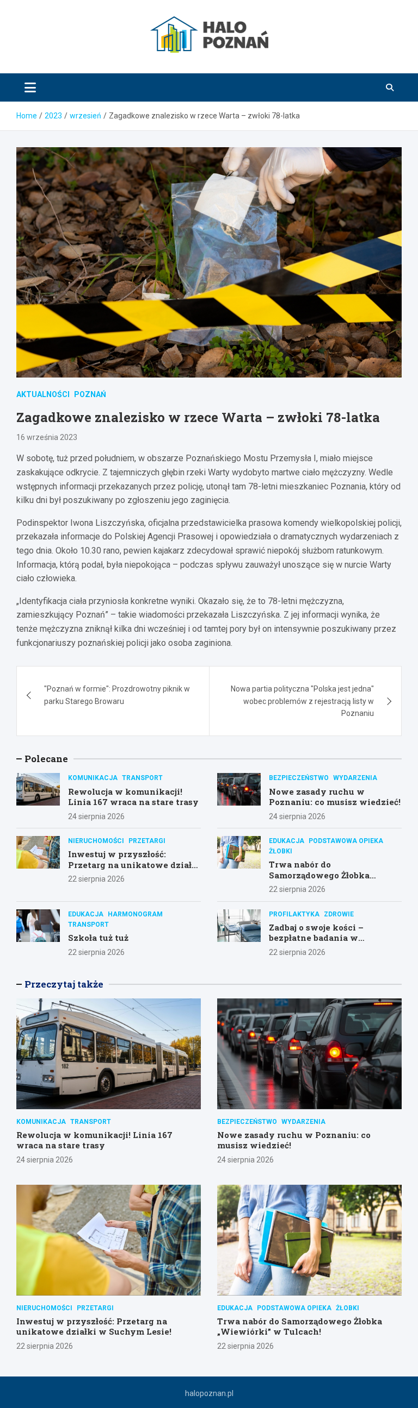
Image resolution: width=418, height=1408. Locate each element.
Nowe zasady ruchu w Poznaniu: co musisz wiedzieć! (335, 797)
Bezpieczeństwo (299, 778)
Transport (142, 778)
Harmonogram (135, 914)
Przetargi (146, 841)
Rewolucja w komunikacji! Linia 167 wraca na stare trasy (133, 797)
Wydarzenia (355, 778)
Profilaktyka (294, 914)
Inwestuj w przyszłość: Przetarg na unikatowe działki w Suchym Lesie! (134, 864)
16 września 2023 (46, 437)
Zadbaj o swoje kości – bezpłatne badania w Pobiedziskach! (316, 938)
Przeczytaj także (63, 984)
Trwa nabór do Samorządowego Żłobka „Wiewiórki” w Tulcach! (321, 875)
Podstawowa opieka (346, 841)
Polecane (46, 758)
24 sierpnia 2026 (96, 816)
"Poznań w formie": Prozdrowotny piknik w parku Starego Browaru (117, 694)
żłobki (280, 851)
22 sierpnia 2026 (96, 879)
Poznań (90, 394)
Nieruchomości (96, 841)
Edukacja (286, 841)
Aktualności (43, 394)
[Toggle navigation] (30, 87)
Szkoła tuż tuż (98, 937)
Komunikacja (93, 778)
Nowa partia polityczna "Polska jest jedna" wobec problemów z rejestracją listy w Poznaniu (302, 701)
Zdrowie (339, 914)
